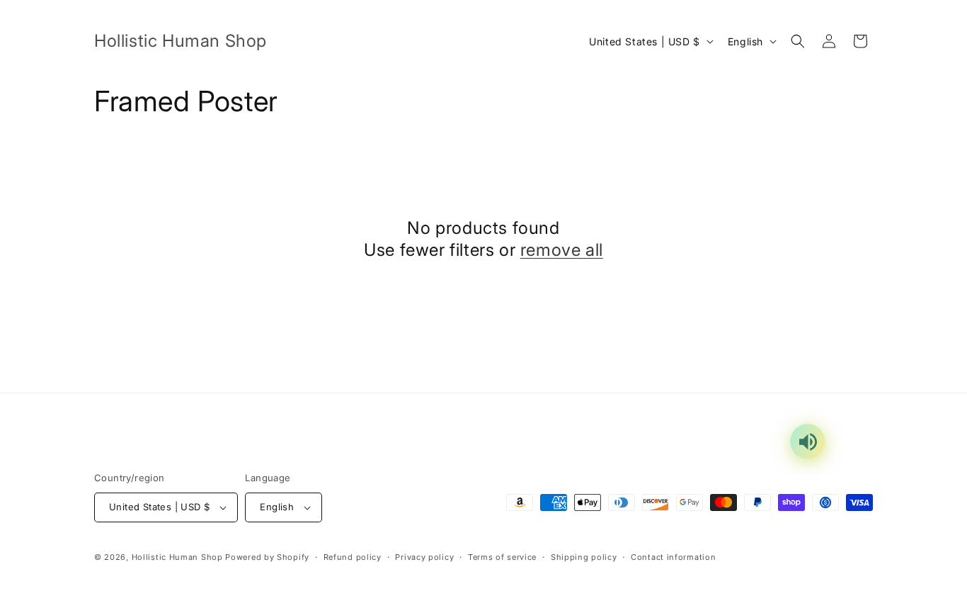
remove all (561, 250)
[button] (797, 41)
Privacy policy (424, 557)
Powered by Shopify (267, 557)
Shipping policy (584, 557)
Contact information (673, 557)
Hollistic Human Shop (177, 557)
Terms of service (502, 557)
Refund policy (353, 557)
